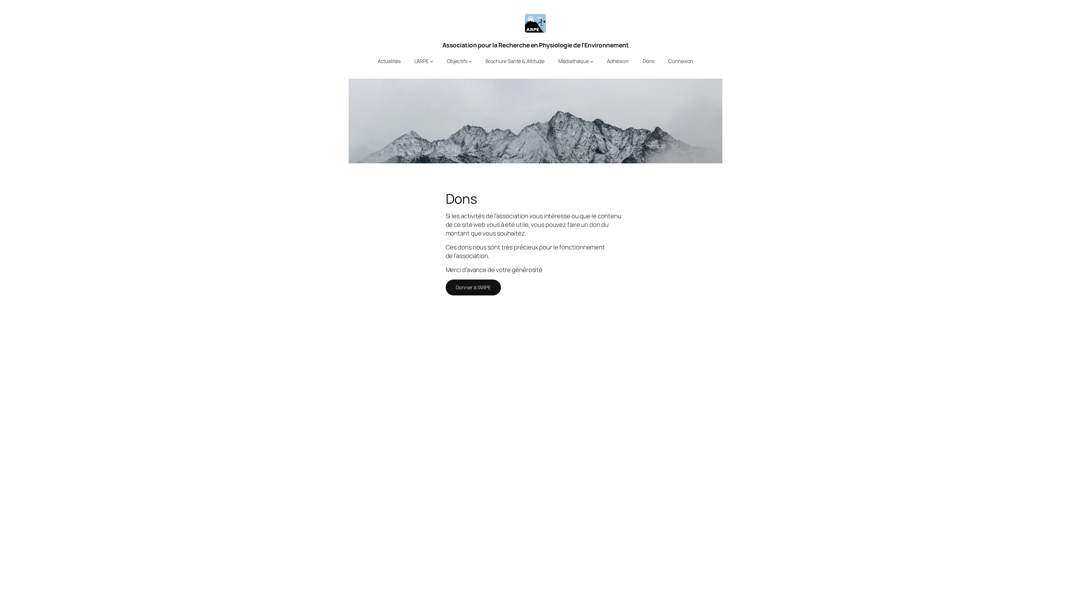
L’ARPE (421, 61)
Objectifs (457, 61)
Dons (649, 61)
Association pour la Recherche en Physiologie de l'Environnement (535, 45)
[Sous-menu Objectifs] (470, 61)
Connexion (680, 61)
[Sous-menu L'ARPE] (431, 61)
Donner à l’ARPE (473, 287)
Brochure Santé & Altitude (515, 61)
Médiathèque (573, 61)
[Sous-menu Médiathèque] (591, 61)
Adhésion (617, 61)
